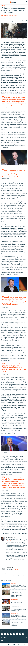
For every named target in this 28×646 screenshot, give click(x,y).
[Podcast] (20, 633)
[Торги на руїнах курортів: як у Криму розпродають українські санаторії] (6, 585)
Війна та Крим (14, 591)
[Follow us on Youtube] (8, 633)
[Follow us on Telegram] (11, 633)
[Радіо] (3, 644)
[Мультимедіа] (9, 644)
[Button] (13, 21)
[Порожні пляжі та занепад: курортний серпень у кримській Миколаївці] (6, 622)
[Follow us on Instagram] (14, 633)
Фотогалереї (14, 621)
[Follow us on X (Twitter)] (5, 633)
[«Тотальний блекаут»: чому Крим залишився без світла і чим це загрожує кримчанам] (6, 615)
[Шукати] (25, 644)
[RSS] (17, 633)
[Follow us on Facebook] (2, 633)
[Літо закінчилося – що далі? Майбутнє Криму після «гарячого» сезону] (6, 601)
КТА (14, 644)
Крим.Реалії (10, 540)
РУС (19, 644)
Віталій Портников (5, 15)
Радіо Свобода (13, 15)
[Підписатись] (23, 633)
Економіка (13, 583)
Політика (3, 5)
